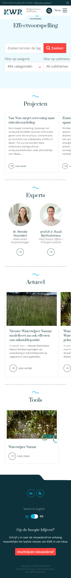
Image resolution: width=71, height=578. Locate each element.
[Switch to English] (34, 516)
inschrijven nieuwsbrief (35, 552)
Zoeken (56, 48)
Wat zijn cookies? (43, 2)
